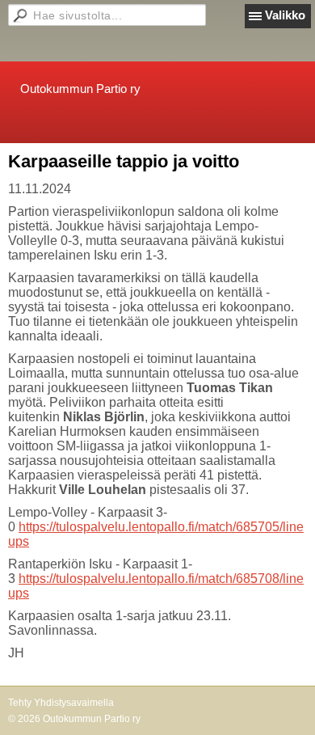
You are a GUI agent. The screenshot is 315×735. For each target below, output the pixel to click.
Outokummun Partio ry (80, 88)
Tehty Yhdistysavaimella (61, 702)
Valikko (285, 15)
